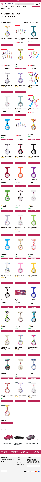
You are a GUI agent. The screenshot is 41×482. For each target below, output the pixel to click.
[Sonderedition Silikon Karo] (34, 365)
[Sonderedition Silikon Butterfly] (21, 317)
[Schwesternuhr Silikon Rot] (7, 172)
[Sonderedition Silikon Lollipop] (7, 365)
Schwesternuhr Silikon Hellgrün (33, 227)
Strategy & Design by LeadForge (36, 476)
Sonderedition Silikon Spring (33, 131)
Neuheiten (24, 6)
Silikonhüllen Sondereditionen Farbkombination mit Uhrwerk (20, 39)
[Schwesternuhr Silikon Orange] (21, 172)
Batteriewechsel (20, 466)
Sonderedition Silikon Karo (32, 371)
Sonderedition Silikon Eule (19, 251)
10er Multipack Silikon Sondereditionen (5, 62)
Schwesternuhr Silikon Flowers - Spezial (33, 204)
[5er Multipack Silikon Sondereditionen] (21, 125)
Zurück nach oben (20, 455)
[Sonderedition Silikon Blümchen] (7, 31)
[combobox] (24, 4)
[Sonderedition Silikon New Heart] (34, 245)
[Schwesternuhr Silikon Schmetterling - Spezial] (7, 340)
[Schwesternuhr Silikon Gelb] (34, 268)
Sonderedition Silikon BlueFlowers (20, 395)
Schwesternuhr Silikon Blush (6, 227)
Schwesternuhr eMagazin (21, 461)
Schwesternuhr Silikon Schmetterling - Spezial (5, 348)
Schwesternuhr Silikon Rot (5, 179)
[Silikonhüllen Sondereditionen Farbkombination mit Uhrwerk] (21, 31)
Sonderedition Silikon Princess (20, 85)
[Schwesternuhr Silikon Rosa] (21, 268)
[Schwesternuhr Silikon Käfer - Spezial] (7, 196)
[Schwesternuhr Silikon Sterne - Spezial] (34, 388)
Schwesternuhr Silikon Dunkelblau (32, 300)
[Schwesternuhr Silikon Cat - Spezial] (7, 125)
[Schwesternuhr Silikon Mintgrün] (21, 101)
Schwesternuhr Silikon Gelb (32, 275)
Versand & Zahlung (20, 462)
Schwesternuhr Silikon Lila (32, 179)
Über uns (18, 459)
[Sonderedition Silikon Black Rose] (21, 149)
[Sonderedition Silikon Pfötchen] (7, 149)
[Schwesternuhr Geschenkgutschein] (21, 292)
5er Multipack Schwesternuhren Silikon (33, 109)
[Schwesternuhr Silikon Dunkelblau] (34, 292)
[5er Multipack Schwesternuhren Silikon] (34, 101)
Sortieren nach (3, 22)
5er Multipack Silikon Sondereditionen (18, 132)
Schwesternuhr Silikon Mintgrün (20, 108)
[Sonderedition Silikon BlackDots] (21, 196)
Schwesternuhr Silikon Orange (20, 179)
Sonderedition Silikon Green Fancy (6, 276)
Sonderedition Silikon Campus (6, 324)
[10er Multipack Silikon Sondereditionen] (7, 55)
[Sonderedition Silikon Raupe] (21, 55)
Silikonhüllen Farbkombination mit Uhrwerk (33, 62)
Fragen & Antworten (20, 467)
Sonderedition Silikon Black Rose (20, 156)
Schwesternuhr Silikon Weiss (6, 108)
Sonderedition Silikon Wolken (33, 324)
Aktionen (8, 8)
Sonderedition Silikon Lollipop (6, 371)
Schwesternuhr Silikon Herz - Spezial (20, 228)
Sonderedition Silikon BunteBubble (18, 348)
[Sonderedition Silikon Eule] (21, 245)
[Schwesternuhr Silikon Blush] (7, 220)
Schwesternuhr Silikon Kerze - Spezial (20, 372)
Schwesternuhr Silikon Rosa (19, 275)
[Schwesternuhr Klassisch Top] (7, 78)
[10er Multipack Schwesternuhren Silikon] (34, 78)
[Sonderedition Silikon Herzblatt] (7, 411)
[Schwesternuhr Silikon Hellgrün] (34, 220)
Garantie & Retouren (20, 464)
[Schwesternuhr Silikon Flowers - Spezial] (34, 196)
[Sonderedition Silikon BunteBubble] (21, 340)
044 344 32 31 (27, 1)
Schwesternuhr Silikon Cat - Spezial (6, 132)
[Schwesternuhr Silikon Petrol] (34, 31)
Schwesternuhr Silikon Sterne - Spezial (33, 396)
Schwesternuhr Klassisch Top (6, 85)
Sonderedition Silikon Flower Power (33, 348)
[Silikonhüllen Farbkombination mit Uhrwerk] (34, 55)
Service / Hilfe (33, 1)
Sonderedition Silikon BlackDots (20, 203)
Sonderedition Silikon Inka (5, 299)
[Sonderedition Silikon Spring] (34, 125)
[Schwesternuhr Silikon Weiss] (7, 101)
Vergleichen (26, 22)
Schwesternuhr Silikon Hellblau (6, 251)
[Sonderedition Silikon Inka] (7, 292)
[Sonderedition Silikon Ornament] (7, 388)
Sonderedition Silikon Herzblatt (6, 417)
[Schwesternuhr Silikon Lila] (34, 172)
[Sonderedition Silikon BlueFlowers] (21, 388)
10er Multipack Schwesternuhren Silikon (33, 86)
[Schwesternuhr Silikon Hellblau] (7, 245)
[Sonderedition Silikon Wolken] (34, 317)
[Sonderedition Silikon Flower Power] (34, 340)
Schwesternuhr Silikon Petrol (33, 38)
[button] (39, 4)
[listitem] (8, 439)
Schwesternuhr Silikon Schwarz (33, 156)
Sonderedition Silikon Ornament (7, 395)
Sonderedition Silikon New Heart (33, 251)
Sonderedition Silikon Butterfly (20, 324)
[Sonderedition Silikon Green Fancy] (7, 268)
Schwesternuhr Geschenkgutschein (18, 300)
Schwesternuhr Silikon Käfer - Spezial (6, 204)
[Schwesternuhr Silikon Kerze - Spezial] (21, 365)
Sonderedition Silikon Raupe (19, 61)
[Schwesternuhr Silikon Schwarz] (34, 149)
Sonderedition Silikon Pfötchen (6, 156)
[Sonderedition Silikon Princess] (21, 78)
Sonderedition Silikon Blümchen (6, 38)
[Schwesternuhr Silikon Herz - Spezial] (21, 220)
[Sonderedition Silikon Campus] (7, 317)
